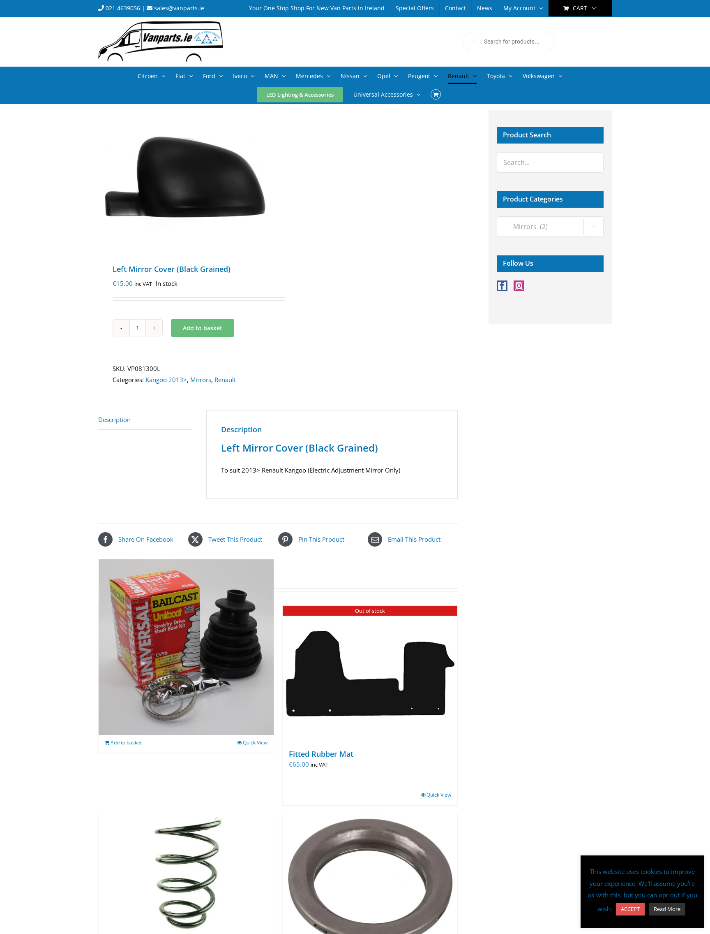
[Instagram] (519, 285)
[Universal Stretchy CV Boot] (186, 647)
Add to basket (202, 328)
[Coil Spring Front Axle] (186, 872)
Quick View (255, 742)
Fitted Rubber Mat (321, 754)
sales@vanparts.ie (178, 8)
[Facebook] (502, 285)
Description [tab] (114, 419)
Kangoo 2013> (166, 379)
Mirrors (200, 379)
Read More (667, 909)
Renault (225, 379)
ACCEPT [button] (630, 909)
